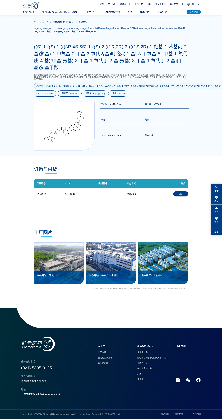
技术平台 (144, 12)
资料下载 (139, 4)
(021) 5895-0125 (36, 368)
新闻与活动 (125, 4)
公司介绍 (102, 352)
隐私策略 (179, 414)
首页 (102, 4)
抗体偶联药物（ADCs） (64, 22)
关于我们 (112, 4)
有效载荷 (83, 22)
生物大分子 (90, 12)
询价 (181, 194)
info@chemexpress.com (33, 380)
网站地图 (165, 414)
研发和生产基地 (105, 358)
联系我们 (194, 12)
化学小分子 (29, 12)
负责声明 (197, 414)
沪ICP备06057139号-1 (112, 414)
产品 (130, 12)
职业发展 (174, 4)
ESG (149, 4)
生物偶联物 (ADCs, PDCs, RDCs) (59, 12)
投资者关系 (160, 4)
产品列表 (44, 22)
